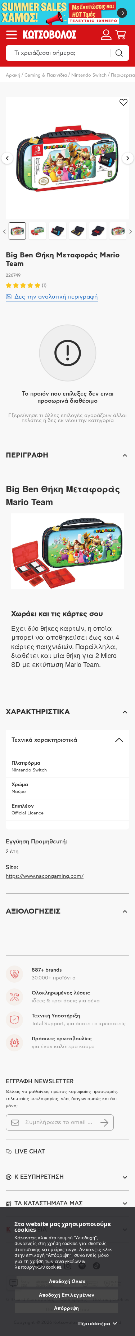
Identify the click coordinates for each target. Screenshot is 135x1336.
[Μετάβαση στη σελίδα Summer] (67, 12)
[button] (67, 455)
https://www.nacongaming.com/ (45, 876)
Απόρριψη (66, 1307)
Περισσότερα (94, 1323)
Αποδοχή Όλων (67, 1281)
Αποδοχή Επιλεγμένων (66, 1295)
